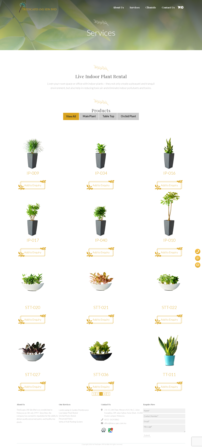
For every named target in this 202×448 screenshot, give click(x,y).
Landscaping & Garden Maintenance (74, 410)
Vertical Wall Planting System (71, 422)
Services (135, 7)
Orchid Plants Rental (67, 416)
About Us (118, 7)
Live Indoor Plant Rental (68, 413)
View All (71, 116)
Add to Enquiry (32, 185)
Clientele (151, 7)
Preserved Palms (66, 419)
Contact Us (168, 7)
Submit (147, 435)
